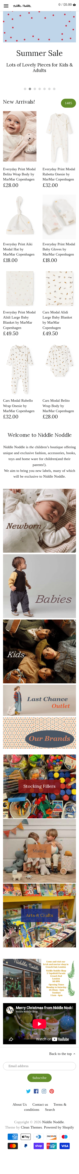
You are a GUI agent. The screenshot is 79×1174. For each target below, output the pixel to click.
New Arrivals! (19, 101)
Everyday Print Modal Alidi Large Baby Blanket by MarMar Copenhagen (19, 320)
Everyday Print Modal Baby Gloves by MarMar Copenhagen (59, 249)
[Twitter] (28, 1090)
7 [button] (54, 89)
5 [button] (44, 89)
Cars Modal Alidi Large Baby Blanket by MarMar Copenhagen (57, 320)
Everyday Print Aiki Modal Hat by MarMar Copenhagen (18, 249)
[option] (39, 47)
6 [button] (49, 89)
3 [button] (35, 89)
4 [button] (39, 89)
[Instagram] (44, 1090)
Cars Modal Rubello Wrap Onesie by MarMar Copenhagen (18, 405)
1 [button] (25, 89)
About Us (20, 1104)
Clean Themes (31, 1127)
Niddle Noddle (53, 1122)
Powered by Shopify (59, 1127)
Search (50, 1110)
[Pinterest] (51, 1090)
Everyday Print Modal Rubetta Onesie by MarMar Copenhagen (59, 174)
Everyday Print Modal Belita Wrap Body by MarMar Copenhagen (19, 174)
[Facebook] (36, 1090)
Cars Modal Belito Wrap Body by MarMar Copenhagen (58, 405)
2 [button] (30, 89)
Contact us (40, 1104)
